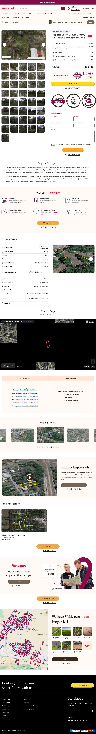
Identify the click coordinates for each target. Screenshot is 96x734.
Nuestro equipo (6, 706)
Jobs (59, 14)
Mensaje (53, 129)
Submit (72, 150)
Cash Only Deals (17, 14)
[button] (91, 259)
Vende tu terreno (6, 699)
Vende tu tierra (52, 14)
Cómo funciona (6, 702)
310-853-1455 (74, 88)
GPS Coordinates (71, 378)
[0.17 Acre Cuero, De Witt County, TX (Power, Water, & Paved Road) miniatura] (5, 67)
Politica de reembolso (29, 706)
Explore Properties (49, 598)
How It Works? (72, 14)
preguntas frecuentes (88, 18)
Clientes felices (15, 18)
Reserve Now (49, 223)
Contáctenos (81, 14)
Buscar (25, 699)
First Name (54, 116)
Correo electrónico (78, 123)
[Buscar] (63, 8)
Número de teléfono (56, 123)
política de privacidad (29, 709)
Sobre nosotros (25, 18)
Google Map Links (25, 378)
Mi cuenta (26, 702)
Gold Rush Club (27, 14)
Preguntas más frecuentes (8, 719)
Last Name (76, 116)
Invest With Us (5, 18)
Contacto (4, 716)
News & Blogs (90, 14)
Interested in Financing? (39, 14)
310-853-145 (75, 9)
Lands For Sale (6, 14)
